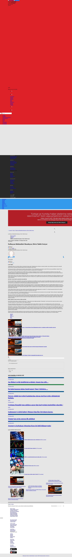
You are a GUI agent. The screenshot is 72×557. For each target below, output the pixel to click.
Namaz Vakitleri (13, 168)
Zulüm (4, 115)
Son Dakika (12, 96)
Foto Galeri (12, 102)
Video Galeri (12, 180)
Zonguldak (5, 122)
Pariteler (11, 177)
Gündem (11, 98)
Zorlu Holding (5, 118)
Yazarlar (11, 104)
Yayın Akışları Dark (13, 162)
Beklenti (11, 314)
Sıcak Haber (12, 183)
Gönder (9, 371)
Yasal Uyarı (47, 555)
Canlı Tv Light (12, 158)
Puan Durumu (12, 169)
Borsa (3, 204)
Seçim (11, 317)
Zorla (4, 120)
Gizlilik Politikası (31, 555)
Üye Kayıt (12, 187)
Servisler (11, 97)
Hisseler (11, 175)
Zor (3, 121)
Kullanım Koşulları (43, 555)
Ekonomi (11, 99)
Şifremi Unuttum (13, 188)
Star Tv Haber (13, 235)
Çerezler (36, 555)
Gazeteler (11, 182)
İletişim (11, 192)
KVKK (39, 555)
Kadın (11, 101)
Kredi (3, 208)
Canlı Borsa (12, 167)
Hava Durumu (14, 511)
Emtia (3, 207)
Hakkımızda (24, 555)
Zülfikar (4, 116)
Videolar (11, 103)
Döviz (3, 206)
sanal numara (12, 527)
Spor (11, 100)
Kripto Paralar (12, 176)
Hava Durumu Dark (13, 156)
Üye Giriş (11, 186)
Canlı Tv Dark (12, 161)
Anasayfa (10, 230)
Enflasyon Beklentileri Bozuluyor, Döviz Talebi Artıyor (24, 230)
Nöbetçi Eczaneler (13, 163)
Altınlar (11, 173)
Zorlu (4, 119)
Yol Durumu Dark (13, 157)
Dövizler (11, 174)
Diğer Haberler (4, 205)
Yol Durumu (14, 515)
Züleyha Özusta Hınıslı (7, 117)
